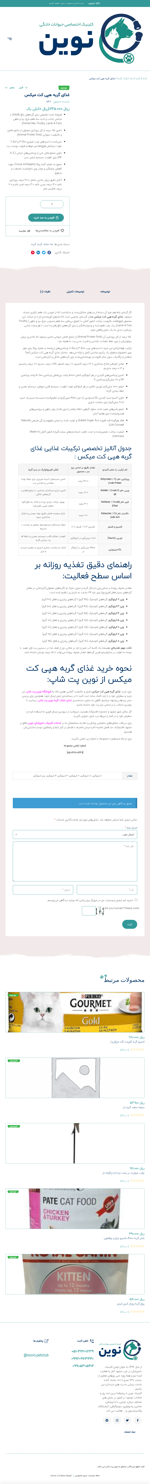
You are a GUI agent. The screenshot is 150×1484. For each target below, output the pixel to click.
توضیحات (105, 292)
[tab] (105, 292)
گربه (138, 78)
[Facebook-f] (138, 1420)
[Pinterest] (107, 1420)
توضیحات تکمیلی (75, 292)
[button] (94, 3)
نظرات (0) (45, 292)
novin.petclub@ (36, 1355)
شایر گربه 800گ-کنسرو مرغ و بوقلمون (124, 1238)
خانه (145, 78)
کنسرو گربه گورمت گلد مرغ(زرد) (127, 1041)
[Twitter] (127, 1420)
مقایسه (22, 231)
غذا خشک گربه (125, 78)
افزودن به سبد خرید (44, 218)
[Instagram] (117, 1420)
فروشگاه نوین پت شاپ (38, 691)
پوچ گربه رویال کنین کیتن (131, 1303)
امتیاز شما (131, 827)
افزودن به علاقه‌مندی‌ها (47, 230)
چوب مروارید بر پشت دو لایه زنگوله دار (123, 1173)
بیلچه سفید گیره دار (134, 1107)
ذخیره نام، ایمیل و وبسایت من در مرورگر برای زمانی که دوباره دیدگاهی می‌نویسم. (90, 900)
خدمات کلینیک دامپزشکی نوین (44, 723)
